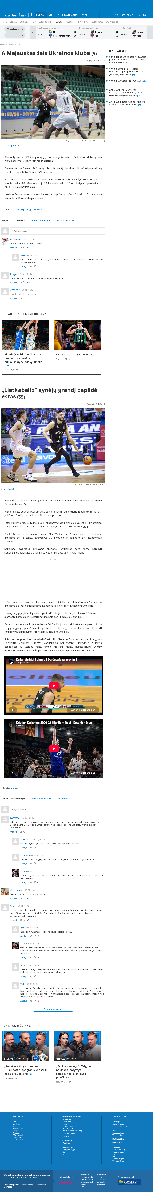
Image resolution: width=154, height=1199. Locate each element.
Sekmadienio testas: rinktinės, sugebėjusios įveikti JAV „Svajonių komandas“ (126, 71)
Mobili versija (28, 1185)
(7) (138, 95)
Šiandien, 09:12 (11, 369)
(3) (139, 104)
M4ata (23, 871)
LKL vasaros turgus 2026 (72, 354)
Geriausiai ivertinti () (40, 220)
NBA (33, 21)
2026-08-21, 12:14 (12, 1078)
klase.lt (83, 1184)
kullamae (14, 788)
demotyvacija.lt (87, 1180)
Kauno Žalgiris (118, 1133)
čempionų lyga (26, 209)
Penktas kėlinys (68, 1126)
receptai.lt (85, 1175)
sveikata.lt (101, 1184)
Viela (22, 255)
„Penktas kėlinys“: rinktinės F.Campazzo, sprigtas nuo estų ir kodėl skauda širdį (25, 1069)
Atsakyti (13, 248)
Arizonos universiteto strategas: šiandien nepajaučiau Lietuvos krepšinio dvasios (126, 92)
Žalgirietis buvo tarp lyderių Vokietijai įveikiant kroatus (127, 103)
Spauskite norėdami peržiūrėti (23, 294)
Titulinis (2, 44)
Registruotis (128, 15)
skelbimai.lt (101, 1175)
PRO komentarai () (64, 220)
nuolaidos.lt (101, 1177)
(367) (91, 354)
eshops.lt (100, 1182)
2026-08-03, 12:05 (63, 1082)
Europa (59, 21)
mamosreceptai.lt (87, 1177)
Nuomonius (16, 239)
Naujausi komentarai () (13, 220)
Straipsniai (66, 1120)
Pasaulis (69, 21)
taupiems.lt (101, 1180)
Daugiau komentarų (53, 1009)
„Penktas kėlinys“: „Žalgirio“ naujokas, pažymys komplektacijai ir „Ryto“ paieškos (74, 1071)
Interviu (65, 1124)
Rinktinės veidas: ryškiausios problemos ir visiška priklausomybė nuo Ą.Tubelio (23, 358)
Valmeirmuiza (16, 890)
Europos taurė (46, 21)
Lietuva (16, 1122)
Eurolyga (16, 1124)
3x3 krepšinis (112, 21)
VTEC (12, 290)
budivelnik (14, 209)
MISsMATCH (67, 1128)
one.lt (83, 1187)
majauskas (37, 209)
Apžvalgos (66, 1122)
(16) (6, 365)
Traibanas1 (25, 839)
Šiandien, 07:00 (63, 359)
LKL (14, 1120)
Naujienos (10, 44)
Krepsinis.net (13, 145)
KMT (64, 1152)
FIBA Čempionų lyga (120, 1126)
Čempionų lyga (68, 1150)
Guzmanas (15, 817)
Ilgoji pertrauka (68, 1133)
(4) (133, 74)
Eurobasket (97, 21)
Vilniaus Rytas (118, 1135)
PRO (18, 290)
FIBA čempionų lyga (120, 1150)
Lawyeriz (14, 274)
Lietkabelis (12, 489)
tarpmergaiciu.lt (87, 1182)
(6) (30, 1073)
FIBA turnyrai (82, 21)
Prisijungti (143, 15)
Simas (13, 906)
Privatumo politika (11, 1185)
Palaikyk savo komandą (72, 1131)
